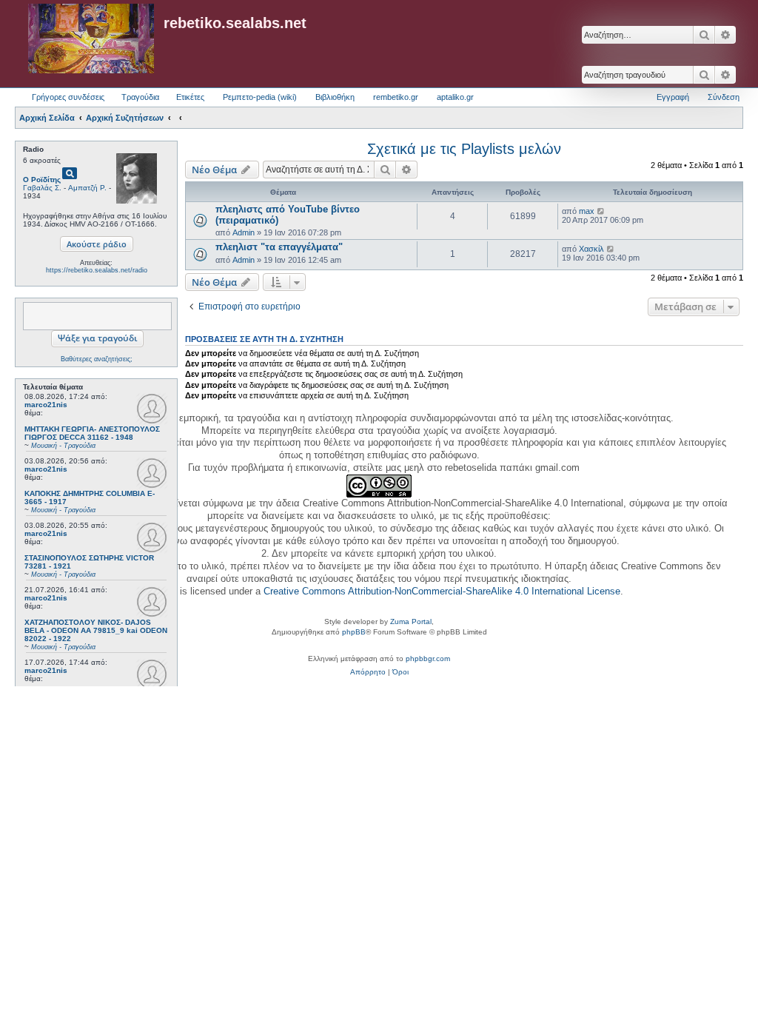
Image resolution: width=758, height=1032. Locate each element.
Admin (243, 232)
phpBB (354, 632)
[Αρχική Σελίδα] (91, 39)
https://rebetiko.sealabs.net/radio (96, 270)
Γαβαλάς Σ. (42, 188)
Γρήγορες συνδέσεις (68, 97)
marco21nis (45, 405)
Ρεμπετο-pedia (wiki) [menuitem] (260, 97)
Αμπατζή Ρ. (87, 188)
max (586, 211)
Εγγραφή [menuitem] (673, 97)
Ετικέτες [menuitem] (190, 97)
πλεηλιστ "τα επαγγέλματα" (279, 246)
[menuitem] (368, 672)
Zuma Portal (411, 621)
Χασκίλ (591, 248)
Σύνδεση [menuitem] (723, 97)
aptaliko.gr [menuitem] (455, 97)
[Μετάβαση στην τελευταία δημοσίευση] (601, 211)
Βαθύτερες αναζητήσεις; (97, 359)
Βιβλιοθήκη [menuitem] (335, 97)
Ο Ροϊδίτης (42, 179)
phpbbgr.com (428, 658)
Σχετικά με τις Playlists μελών (464, 149)
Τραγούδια (140, 97)
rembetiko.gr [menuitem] (395, 97)
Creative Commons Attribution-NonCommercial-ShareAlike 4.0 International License (442, 591)
